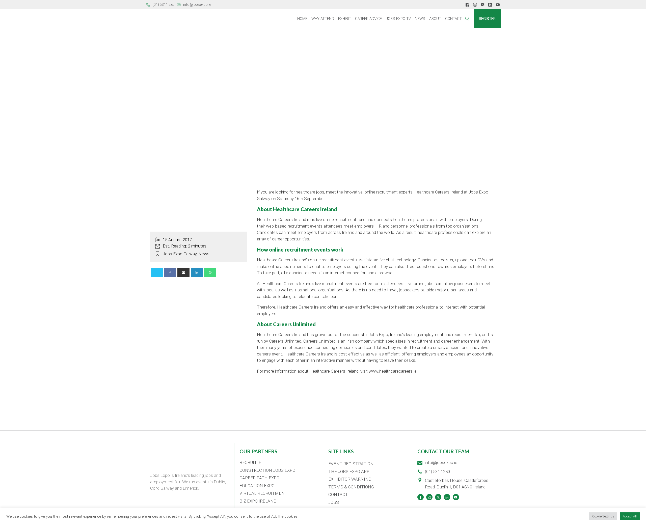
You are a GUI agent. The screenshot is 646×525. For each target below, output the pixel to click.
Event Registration (350, 463)
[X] (157, 272)
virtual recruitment (263, 493)
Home (302, 18)
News (420, 18)
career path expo (259, 477)
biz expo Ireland (258, 501)
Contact (453, 18)
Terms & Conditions (351, 486)
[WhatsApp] (210, 272)
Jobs (333, 502)
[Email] (183, 272)
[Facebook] (170, 272)
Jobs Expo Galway (180, 253)
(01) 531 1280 (437, 471)
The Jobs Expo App (348, 471)
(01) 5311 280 (163, 5)
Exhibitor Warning (349, 479)
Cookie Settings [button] (603, 516)
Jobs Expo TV (398, 18)
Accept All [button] (630, 516)
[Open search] (467, 18)
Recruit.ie (250, 462)
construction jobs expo (267, 470)
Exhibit (344, 18)
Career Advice (368, 18)
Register (487, 18)
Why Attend (322, 18)
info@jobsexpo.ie (197, 5)
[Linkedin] (197, 272)
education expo (257, 485)
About (435, 18)
